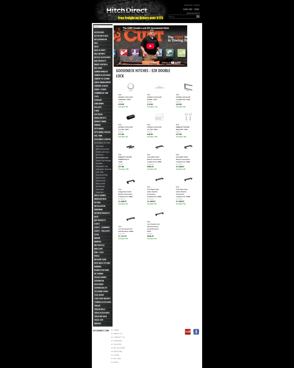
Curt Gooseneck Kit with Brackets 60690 (125, 230)
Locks (96, 234)
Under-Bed (99, 192)
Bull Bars (98, 68)
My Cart (117, 359)
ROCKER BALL (100, 186)
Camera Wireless (101, 71)
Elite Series (99, 155)
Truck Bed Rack (100, 316)
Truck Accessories (102, 312)
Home (116, 330)
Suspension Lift (100, 287)
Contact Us (119, 337)
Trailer (97, 305)
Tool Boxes (99, 295)
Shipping (118, 341)
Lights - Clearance (102, 227)
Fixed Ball (99, 163)
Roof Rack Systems (102, 263)
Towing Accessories (102, 302)
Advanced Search (193, 13)
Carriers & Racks (101, 86)
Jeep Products (100, 220)
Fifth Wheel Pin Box (102, 132)
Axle (96, 43)
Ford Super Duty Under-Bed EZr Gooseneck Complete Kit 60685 (183, 193)
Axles (96, 46)
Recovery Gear (100, 259)
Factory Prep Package (103, 160)
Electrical (98, 114)
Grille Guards (100, 195)
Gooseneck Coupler (102, 139)
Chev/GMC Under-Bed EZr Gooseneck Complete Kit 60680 (154, 159)
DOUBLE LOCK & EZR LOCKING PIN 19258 (183, 98)
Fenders (97, 125)
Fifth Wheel (99, 128)
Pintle (96, 256)
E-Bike (96, 110)
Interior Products (102, 213)
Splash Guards (100, 277)
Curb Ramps (99, 103)
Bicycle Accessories (102, 57)
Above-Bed (99, 146)
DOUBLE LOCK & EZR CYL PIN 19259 (125, 128)
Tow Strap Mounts (102, 298)
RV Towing (98, 273)
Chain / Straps (100, 89)
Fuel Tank (98, 135)
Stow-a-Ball (100, 189)
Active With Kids (101, 36)
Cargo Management (102, 82)
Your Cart (188, 9)
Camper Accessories (102, 75)
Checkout (196, 5)
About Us (118, 334)
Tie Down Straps (101, 291)
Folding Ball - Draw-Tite (103, 169)
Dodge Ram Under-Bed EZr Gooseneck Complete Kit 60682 (125, 194)
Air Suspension (100, 39)
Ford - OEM (99, 172)
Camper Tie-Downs (102, 78)
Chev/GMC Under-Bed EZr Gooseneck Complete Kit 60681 (183, 159)
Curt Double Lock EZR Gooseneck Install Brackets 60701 (153, 227)
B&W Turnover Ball (102, 149)
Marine (97, 238)
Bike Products (100, 61)
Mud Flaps (98, 248)
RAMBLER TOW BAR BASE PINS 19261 (182, 128)
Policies (118, 344)
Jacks (96, 216)
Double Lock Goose (102, 152)
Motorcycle (99, 245)
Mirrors (97, 241)
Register (118, 351)
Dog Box (97, 107)
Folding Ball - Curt (102, 166)
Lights (97, 223)
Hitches (97, 202)
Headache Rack (100, 199)
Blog (116, 362)
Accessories (99, 32)
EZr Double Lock (102, 158)
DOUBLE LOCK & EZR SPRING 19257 (154, 98)
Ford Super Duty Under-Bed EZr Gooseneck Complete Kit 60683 (154, 193)
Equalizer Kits (100, 118)
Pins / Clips (99, 252)
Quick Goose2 (101, 181)
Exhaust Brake (100, 121)
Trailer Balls (99, 309)
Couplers (98, 100)
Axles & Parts (100, 50)
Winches (97, 323)
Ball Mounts (99, 53)
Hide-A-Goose (101, 178)
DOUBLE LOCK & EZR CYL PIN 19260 (154, 128)
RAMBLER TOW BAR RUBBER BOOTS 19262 (125, 159)
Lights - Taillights (102, 231)
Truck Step (98, 320)
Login (116, 355)
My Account (188, 5)
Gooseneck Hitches (102, 143)
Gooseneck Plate (102, 175)
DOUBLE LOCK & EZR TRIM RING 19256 (125, 98)
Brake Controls (101, 64)
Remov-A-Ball (100, 184)
